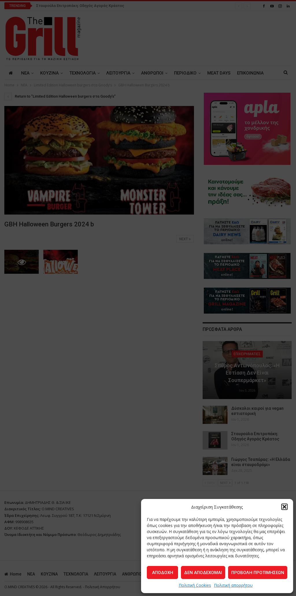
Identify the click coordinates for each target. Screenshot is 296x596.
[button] (284, 507)
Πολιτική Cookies (195, 585)
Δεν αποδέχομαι (203, 572)
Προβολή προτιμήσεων (257, 572)
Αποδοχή (162, 572)
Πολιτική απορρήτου (233, 585)
